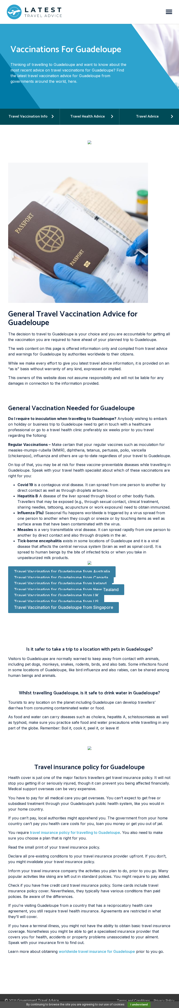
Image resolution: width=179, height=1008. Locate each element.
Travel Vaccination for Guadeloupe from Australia (62, 571)
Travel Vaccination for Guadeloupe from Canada (61, 577)
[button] (169, 12)
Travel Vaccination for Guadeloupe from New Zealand (66, 589)
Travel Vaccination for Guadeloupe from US (56, 601)
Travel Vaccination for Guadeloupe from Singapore (63, 607)
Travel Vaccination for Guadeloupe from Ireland (60, 583)
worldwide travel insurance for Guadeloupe (97, 951)
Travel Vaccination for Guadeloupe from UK (56, 595)
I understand (139, 1004)
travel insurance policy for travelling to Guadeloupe (75, 832)
